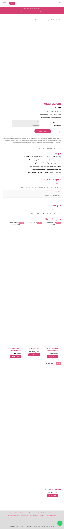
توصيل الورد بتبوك (57, 140)
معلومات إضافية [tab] (51, 148)
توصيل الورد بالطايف (20, 138)
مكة (22, 187)
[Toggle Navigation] (4, 3)
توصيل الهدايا (42, 142)
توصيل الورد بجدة (49, 140)
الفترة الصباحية (56, 195)
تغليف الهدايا (48, 142)
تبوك (37, 187)
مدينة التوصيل (57, 122)
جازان (34, 187)
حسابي (12, 3)
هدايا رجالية (29, 142)
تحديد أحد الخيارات (34, 354)
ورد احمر (19, 142)
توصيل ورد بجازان (22, 140)
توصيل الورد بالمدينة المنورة (9, 138)
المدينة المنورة (42, 187)
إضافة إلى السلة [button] (52, 356)
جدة (32, 187)
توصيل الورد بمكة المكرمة (40, 140)
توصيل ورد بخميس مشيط (41, 19)
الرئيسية (59, 19)
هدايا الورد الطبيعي (52, 19)
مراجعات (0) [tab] (41, 148)
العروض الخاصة (44, 138)
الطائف (48, 187)
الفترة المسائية (48, 195)
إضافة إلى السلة (42, 131)
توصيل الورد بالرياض (28, 138)
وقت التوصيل (57, 125)
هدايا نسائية (23, 142)
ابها (59, 187)
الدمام (56, 187)
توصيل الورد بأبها (36, 138)
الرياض (52, 187)
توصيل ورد (36, 142)
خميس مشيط (26, 187)
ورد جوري (15, 142)
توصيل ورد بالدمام (30, 140)
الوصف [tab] (59, 148)
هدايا (33, 142)
